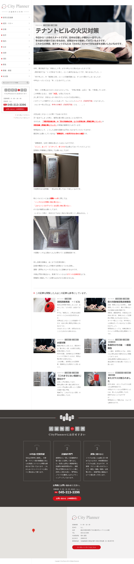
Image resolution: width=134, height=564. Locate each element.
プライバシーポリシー (22, 118)
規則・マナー (119, 373)
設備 (118, 339)
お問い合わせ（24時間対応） (15, 109)
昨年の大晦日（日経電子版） (63, 104)
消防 (54, 25)
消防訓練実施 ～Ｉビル (68, 302)
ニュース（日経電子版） (84, 101)
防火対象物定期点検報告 (119, 302)
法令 (46, 25)
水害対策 (61, 343)
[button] (33, 531)
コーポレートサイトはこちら (86, 547)
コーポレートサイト (23, 115)
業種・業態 (112, 342)
